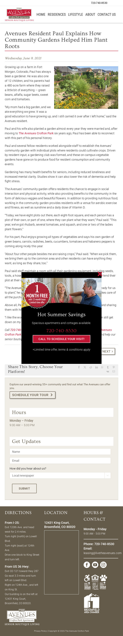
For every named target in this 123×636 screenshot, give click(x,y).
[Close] (100, 274)
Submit (24, 488)
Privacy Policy (40, 631)
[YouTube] (95, 565)
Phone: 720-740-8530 (99, 544)
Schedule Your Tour (30, 395)
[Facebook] (87, 565)
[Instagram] (103, 565)
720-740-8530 (19, 330)
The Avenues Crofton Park (36, 133)
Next (106, 351)
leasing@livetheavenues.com (103, 553)
